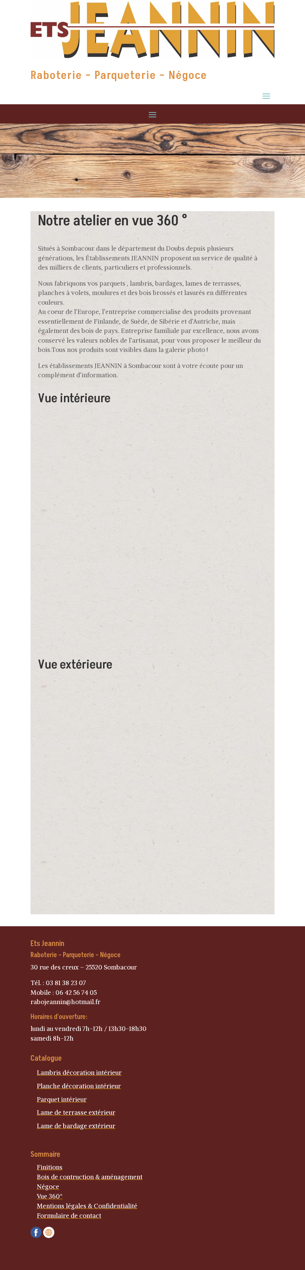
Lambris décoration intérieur (79, 1073)
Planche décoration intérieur (79, 1086)
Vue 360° (49, 1196)
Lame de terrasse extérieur (76, 1112)
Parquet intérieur (62, 1099)
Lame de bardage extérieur (76, 1126)
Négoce (48, 1186)
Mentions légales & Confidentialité (87, 1206)
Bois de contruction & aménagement (89, 1177)
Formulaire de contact (69, 1216)
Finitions (49, 1167)
